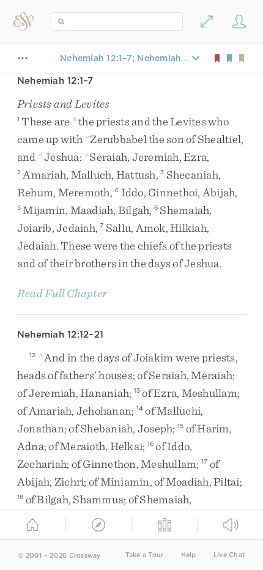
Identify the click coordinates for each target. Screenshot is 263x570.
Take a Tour (144, 555)
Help (188, 555)
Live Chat (229, 555)
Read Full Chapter (62, 293)
